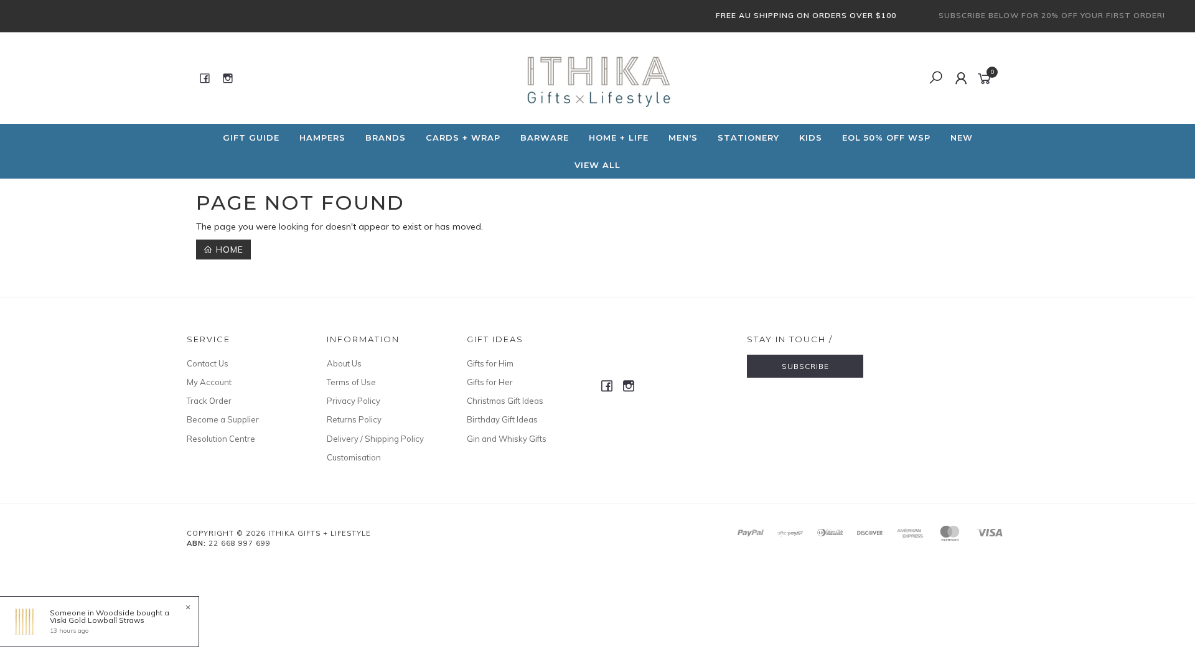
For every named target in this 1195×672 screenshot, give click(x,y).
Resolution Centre (221, 439)
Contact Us (207, 363)
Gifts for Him (490, 363)
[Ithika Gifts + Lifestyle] (596, 77)
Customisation (354, 457)
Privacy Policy (353, 401)
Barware (544, 137)
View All (597, 165)
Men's (683, 137)
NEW (961, 137)
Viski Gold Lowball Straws (97, 620)
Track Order (209, 401)
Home (228, 249)
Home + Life (619, 137)
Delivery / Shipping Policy (375, 439)
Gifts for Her (490, 382)
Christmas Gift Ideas (505, 401)
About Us (344, 363)
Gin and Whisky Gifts (506, 439)
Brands (385, 137)
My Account (209, 382)
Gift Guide (251, 137)
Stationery (748, 137)
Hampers (322, 137)
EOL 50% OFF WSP (886, 137)
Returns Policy (354, 419)
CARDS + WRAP (463, 137)
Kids (810, 137)
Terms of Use (351, 382)
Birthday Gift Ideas (502, 419)
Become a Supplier (223, 419)
